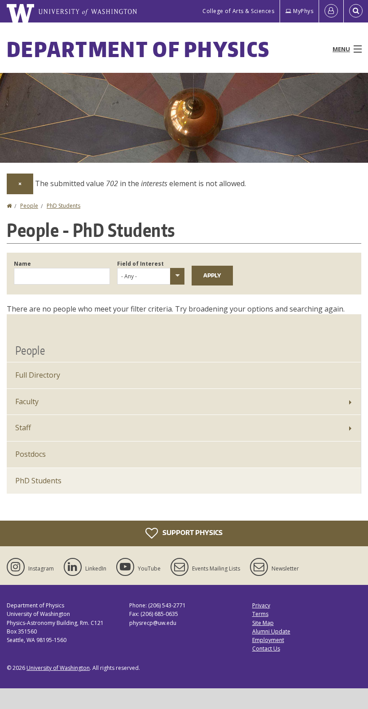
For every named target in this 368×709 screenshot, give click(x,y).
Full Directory (37, 375)
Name (22, 264)
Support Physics (192, 532)
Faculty (27, 401)
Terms (260, 614)
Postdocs (30, 454)
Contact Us (266, 648)
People (29, 206)
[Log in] (331, 11)
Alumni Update (271, 631)
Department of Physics (138, 49)
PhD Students (63, 206)
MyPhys (303, 11)
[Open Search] (356, 11)
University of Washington (58, 668)
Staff (23, 428)
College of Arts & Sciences (238, 11)
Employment (268, 640)
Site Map (263, 623)
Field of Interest (140, 264)
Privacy (261, 605)
